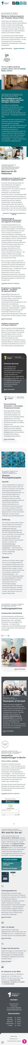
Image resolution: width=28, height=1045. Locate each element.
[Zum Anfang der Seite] (14, 824)
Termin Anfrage (19, 48)
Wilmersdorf (5, 982)
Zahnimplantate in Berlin (9, 546)
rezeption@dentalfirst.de (14, 1010)
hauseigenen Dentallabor (10, 500)
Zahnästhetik (6, 548)
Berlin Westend (15, 980)
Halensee (22, 982)
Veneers (13, 584)
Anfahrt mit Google (10, 868)
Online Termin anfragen (8, 864)
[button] (21, 3)
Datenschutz (14, 1038)
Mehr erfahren (6, 48)
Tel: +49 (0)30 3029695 (14, 1008)
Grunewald (14, 982)
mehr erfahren (6, 917)
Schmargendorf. (9, 984)
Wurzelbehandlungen (8, 544)
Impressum (13, 1036)
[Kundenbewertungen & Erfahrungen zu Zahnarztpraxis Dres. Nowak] (12, 875)
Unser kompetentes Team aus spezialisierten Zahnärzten (11, 528)
